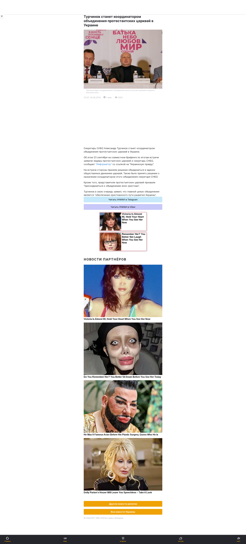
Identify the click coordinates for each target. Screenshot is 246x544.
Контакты (10, 217)
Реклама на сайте (17, 236)
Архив (8, 209)
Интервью (10, 202)
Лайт (127, 165)
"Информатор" (104, 164)
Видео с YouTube (14, 195)
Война (128, 93)
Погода (129, 187)
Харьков (129, 141)
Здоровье (10, 180)
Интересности (12, 187)
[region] (123, 122)
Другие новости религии (123, 503)
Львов (128, 134)
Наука (128, 157)
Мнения (129, 202)
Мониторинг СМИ (17, 242)
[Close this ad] (2, 16)
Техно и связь (12, 165)
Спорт (8, 157)
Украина (9, 100)
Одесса (12, 147)
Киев (10, 134)
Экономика (11, 108)
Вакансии (130, 209)
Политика (130, 100)
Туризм (129, 180)
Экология (10, 115)
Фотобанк (130, 236)
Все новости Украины (123, 511)
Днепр (11, 141)
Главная (9, 93)
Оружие (9, 172)
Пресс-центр (132, 242)
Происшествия (133, 172)
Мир (127, 108)
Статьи (128, 195)
